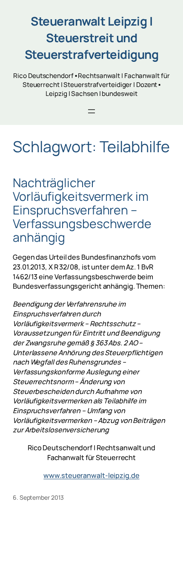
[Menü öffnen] (91, 111)
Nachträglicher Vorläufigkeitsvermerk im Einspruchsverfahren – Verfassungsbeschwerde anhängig (82, 210)
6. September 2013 (38, 497)
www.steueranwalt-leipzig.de (91, 475)
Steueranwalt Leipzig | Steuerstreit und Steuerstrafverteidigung (92, 37)
